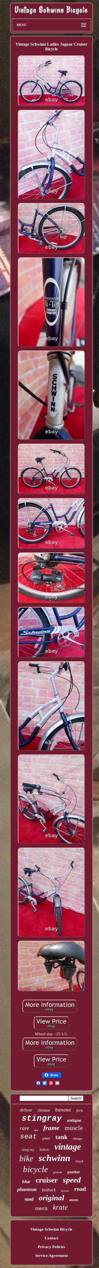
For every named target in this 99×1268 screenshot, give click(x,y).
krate (60, 1207)
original (51, 1197)
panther (73, 1172)
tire (36, 1130)
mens (73, 1200)
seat (28, 1137)
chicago (78, 1138)
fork (79, 1110)
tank (61, 1137)
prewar (57, 1172)
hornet (65, 1190)
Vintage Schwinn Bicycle (51, 1229)
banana (63, 1109)
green (46, 1138)
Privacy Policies (51, 1247)
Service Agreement (51, 1255)
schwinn (54, 1158)
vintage (67, 1146)
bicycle (35, 1169)
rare (24, 1128)
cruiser (47, 1180)
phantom (27, 1189)
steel (29, 1199)
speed (72, 1179)
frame (51, 1127)
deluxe (26, 1109)
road (80, 1188)
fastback (49, 1190)
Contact (51, 1238)
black (79, 1161)
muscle (74, 1127)
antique (74, 1120)
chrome (43, 1110)
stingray (42, 1118)
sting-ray (28, 1149)
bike (26, 1158)
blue (26, 1181)
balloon (44, 1149)
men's (41, 1208)
